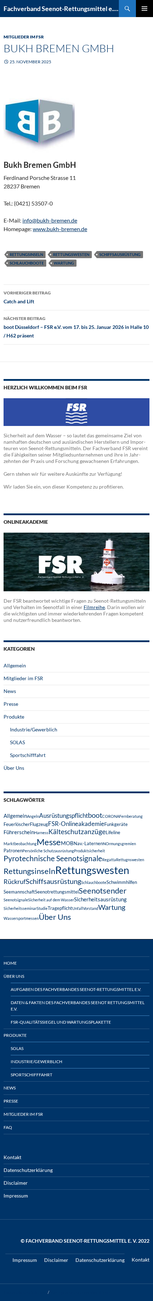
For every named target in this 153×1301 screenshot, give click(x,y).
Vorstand (90, 908)
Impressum (16, 1196)
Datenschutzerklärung (28, 1170)
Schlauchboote (27, 263)
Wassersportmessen (21, 918)
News (10, 691)
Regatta (109, 859)
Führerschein (19, 832)
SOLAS (17, 742)
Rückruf (15, 881)
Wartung (64, 263)
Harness (41, 832)
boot (95, 815)
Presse (11, 704)
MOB (67, 843)
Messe (49, 842)
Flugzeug (39, 824)
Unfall (77, 908)
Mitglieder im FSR (24, 36)
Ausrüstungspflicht (63, 815)
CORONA (110, 816)
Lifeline (113, 832)
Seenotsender (103, 890)
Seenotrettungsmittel (57, 892)
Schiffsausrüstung (120, 254)
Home (10, 963)
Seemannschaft (19, 892)
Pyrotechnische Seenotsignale (53, 858)
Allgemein (15, 665)
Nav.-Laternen (88, 843)
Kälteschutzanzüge (77, 831)
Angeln (33, 816)
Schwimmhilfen (121, 882)
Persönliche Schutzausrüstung (48, 850)
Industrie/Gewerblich (33, 729)
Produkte (14, 717)
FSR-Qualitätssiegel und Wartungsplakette (61, 1022)
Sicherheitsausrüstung (100, 899)
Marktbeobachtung (20, 843)
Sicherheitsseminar (20, 908)
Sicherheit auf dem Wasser (51, 899)
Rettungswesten (71, 254)
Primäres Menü (144, 8)
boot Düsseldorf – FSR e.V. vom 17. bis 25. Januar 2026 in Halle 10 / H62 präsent (76, 327)
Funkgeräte (116, 824)
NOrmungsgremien (119, 843)
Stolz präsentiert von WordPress (81, 1292)
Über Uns (14, 768)
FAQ (8, 1127)
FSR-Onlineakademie (76, 823)
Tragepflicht (60, 908)
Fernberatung (131, 816)
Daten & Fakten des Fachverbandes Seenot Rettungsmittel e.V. (77, 1006)
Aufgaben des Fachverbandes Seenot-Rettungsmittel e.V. (76, 989)
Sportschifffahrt (28, 755)
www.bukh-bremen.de (60, 228)
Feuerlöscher (17, 824)
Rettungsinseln (26, 254)
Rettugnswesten (130, 859)
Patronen (13, 850)
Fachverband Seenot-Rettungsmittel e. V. (61, 8)
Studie (42, 908)
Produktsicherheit (89, 850)
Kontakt (12, 1157)
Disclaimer (16, 1183)
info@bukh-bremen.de (49, 220)
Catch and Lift (27, 297)
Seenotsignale (16, 899)
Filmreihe (94, 607)
